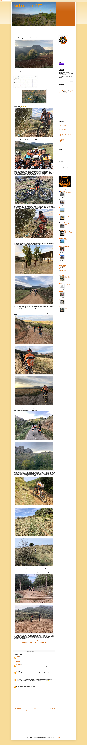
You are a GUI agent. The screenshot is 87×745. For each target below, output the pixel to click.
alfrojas (68, 98)
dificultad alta (62, 90)
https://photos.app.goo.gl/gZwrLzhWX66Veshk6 (34, 642)
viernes (63, 93)
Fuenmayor (60, 98)
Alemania (72, 95)
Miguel (17, 678)
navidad (60, 101)
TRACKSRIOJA (62, 275)
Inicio (35, 708)
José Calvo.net (61, 144)
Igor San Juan (18, 664)
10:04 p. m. (18, 681)
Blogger (59, 737)
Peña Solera (61, 139)
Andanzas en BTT (28, 6)
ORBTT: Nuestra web (62, 129)
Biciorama (61, 207)
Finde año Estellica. (67, 284)
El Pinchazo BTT (62, 222)
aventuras (72, 98)
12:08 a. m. (18, 661)
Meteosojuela (61, 142)
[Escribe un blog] (30, 651)
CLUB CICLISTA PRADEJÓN (64, 246)
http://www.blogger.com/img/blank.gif (64, 95)
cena (70, 99)
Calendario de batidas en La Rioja (65, 141)
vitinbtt (17, 656)
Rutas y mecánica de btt (64, 314)
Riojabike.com (61, 140)
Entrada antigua (52, 708)
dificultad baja (69, 92)
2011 (71, 97)
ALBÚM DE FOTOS (63, 254)
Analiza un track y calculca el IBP (64, 122)
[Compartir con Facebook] (32, 651)
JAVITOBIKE (62, 283)
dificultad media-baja (62, 94)
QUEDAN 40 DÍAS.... (63, 266)
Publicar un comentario (19, 689)
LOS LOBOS (62, 291)
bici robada (63, 99)
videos (60, 93)
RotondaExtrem (62, 214)
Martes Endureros (63, 238)
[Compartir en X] (31, 651)
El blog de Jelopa (62, 138)
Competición (70, 94)
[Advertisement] (34, 699)
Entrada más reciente (17, 708)
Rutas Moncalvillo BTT (63, 230)
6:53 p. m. (17, 668)
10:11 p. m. (18, 687)
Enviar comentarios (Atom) (22, 710)
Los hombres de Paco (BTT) (63, 136)
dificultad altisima (69, 93)
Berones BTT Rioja (63, 270)
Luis (17, 671)
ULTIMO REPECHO (63, 265)
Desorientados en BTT (63, 199)
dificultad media (68, 91)
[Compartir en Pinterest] (33, 651)
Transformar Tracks (62, 125)
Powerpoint (64, 98)
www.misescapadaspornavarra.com (65, 133)
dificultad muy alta (62, 92)
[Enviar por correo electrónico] (29, 651)
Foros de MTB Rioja (62, 135)
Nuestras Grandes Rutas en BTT (64, 130)
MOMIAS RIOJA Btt (63, 191)
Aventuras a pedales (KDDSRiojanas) (65, 134)
